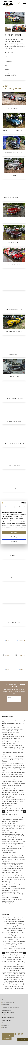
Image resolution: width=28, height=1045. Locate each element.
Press (3, 1022)
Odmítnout (14, 541)
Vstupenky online (8, 1035)
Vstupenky (23, 1039)
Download (4, 1027)
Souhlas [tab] (5, 506)
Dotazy (4, 999)
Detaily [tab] (13, 506)
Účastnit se (7, 1038)
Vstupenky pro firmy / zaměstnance (10, 1007)
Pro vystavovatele (6, 1020)
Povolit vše (14, 532)
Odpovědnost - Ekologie (8, 1012)
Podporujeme (5, 1004)
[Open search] (19, 3)
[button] (6, 28)
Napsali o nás (5, 1025)
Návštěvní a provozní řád (8, 1002)
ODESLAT (14, 701)
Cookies (4, 1015)
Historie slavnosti (6, 1010)
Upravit (13, 537)
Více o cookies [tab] (22, 506)
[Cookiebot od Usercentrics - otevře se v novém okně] (20, 503)
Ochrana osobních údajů (8, 1017)
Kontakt (4, 1030)
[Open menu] (24, 3)
